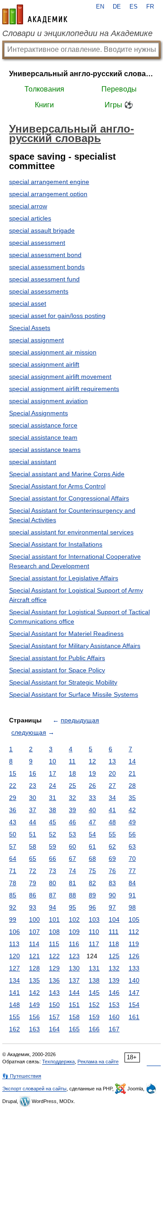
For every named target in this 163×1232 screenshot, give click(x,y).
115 (54, 943)
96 (92, 907)
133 (134, 968)
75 (92, 870)
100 (34, 919)
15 (12, 773)
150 (54, 1004)
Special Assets (29, 327)
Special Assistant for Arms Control (57, 486)
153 (114, 1004)
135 (34, 980)
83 (112, 883)
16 (32, 773)
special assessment (37, 242)
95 (72, 907)
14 (132, 761)
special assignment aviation (48, 401)
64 (12, 858)
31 (52, 797)
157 (54, 1017)
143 (54, 992)
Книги (44, 105)
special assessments (38, 291)
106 (14, 931)
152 (94, 1004)
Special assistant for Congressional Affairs (69, 498)
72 (32, 870)
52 (52, 834)
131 (94, 968)
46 (72, 822)
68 (92, 858)
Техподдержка (58, 1061)
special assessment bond (45, 254)
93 (32, 907)
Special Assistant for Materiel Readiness (66, 633)
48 (112, 822)
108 (54, 931)
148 (14, 1004)
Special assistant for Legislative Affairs (63, 578)
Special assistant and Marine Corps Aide (67, 474)
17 (52, 773)
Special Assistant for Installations (55, 544)
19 (92, 773)
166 (94, 1029)
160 (114, 1017)
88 (72, 895)
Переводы (119, 89)
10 (52, 761)
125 (114, 956)
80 (52, 883)
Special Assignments (38, 413)
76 (112, 870)
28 (132, 785)
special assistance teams (45, 449)
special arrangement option (48, 194)
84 (132, 883)
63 (132, 846)
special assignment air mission (52, 352)
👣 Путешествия (21, 1076)
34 (112, 797)
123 (74, 956)
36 (12, 810)
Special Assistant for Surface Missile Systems (73, 694)
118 (114, 943)
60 (72, 846)
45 (52, 822)
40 (92, 810)
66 (52, 858)
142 (34, 992)
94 (52, 907)
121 (34, 956)
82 (92, 883)
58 (32, 846)
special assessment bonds (47, 267)
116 (74, 943)
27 (112, 785)
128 (34, 968)
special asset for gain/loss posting (57, 315)
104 (114, 919)
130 (74, 968)
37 (32, 810)
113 (14, 943)
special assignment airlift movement (60, 376)
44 (32, 822)
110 (94, 931)
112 (134, 931)
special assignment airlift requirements (64, 388)
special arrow (28, 206)
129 (54, 968)
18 (72, 773)
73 (52, 870)
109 (74, 931)
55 (112, 834)
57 (12, 846)
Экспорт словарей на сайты (34, 1088)
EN (100, 7)
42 (132, 810)
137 (74, 980)
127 (14, 968)
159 (94, 1017)
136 (54, 980)
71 (12, 870)
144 (74, 992)
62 (112, 846)
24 (52, 785)
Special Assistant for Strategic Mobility (63, 682)
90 (112, 895)
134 (14, 980)
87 (52, 895)
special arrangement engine (49, 181)
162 (14, 1029)
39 (72, 810)
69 (112, 858)
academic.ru (34, 14)
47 (92, 822)
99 (12, 919)
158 (74, 1017)
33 (92, 797)
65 (32, 858)
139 (114, 980)
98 (132, 907)
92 (12, 907)
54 (92, 834)
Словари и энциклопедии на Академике (77, 33)
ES (133, 7)
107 (34, 931)
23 (32, 785)
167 (114, 1029)
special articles (30, 218)
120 (14, 956)
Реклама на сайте (98, 1061)
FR (150, 7)
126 (134, 956)
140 (134, 980)
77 (132, 870)
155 (14, 1017)
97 (112, 907)
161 (134, 1017)
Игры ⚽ (119, 105)
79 (32, 883)
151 (74, 1004)
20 (112, 773)
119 (134, 943)
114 (34, 943)
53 (72, 834)
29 (12, 797)
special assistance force (43, 425)
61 (92, 846)
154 (134, 1004)
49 (132, 822)
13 (112, 761)
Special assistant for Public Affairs (57, 658)
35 (132, 797)
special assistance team (43, 437)
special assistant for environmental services (71, 532)
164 (54, 1029)
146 (114, 992)
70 (132, 858)
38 (52, 810)
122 (54, 956)
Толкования (44, 89)
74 (72, 870)
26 (92, 785)
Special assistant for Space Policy (57, 670)
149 (34, 1004)
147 (134, 992)
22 (12, 785)
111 (114, 931)
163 (34, 1029)
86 (32, 895)
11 (72, 761)
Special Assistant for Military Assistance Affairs (74, 645)
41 (112, 810)
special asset (27, 303)
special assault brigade (42, 230)
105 (134, 919)
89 (92, 895)
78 (12, 883)
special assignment (36, 340)
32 (72, 797)
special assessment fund (44, 279)
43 (12, 822)
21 (132, 773)
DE (117, 7)
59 (52, 846)
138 (94, 980)
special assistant (32, 461)
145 (94, 992)
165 (74, 1029)
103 (94, 919)
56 (132, 834)
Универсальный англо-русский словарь (81, 74)
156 (34, 1017)
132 (114, 968)
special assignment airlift (44, 364)
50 (12, 834)
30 (32, 797)
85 (12, 895)
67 (72, 858)
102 (74, 919)
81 (72, 883)
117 (94, 943)
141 (14, 992)
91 (132, 895)
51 (32, 834)
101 (54, 919)
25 (72, 785)
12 (92, 761)
